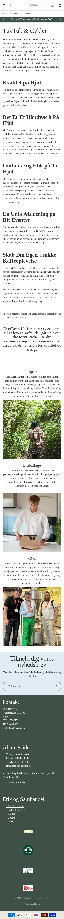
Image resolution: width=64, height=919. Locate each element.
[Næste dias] (60, 19)
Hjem (5, 13)
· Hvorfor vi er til (15, 806)
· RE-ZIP (11, 814)
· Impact (10, 821)
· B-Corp (10, 818)
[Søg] (11, 5)
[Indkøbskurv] (60, 5)
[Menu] (4, 5)
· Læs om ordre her (15, 782)
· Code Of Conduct (15, 810)
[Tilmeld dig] (56, 686)
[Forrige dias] (4, 19)
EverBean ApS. (27, 898)
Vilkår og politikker (32, 904)
